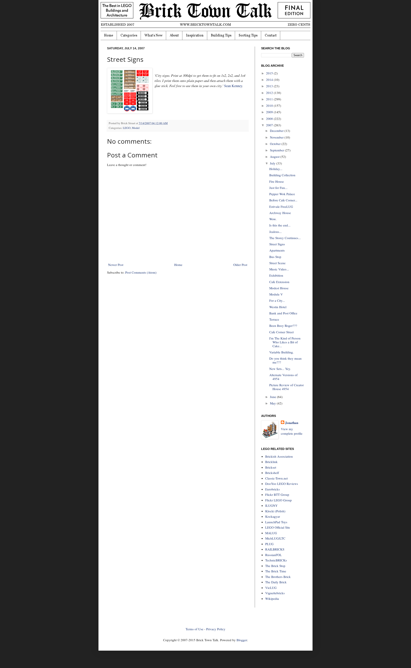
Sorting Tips (248, 35)
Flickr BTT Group (277, 494)
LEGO (127, 128)
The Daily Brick (276, 582)
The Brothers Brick (278, 577)
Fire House (276, 181)
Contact (271, 35)
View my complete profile (291, 431)
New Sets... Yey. (280, 368)
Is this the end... (279, 225)
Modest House (279, 288)
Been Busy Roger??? (283, 325)
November (277, 137)
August (275, 156)
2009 (270, 112)
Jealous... (275, 231)
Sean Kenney (233, 85)
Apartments (277, 250)
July (273, 163)
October (275, 144)
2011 (270, 99)
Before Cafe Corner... (283, 200)
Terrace (274, 319)
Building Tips (221, 35)
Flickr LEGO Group (278, 500)
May (273, 403)
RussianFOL (273, 555)
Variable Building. (281, 352)
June (273, 397)
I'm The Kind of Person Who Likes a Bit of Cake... (285, 342)
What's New (153, 35)
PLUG (269, 544)
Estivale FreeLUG (281, 206)
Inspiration (195, 35)
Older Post (240, 264)
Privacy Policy (215, 629)
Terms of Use (194, 629)
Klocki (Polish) (275, 511)
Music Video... (279, 269)
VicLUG (271, 587)
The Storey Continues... (285, 238)
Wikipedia (272, 598)
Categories (129, 35)
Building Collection (282, 175)
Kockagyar (272, 516)
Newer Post (115, 264)
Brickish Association (279, 456)
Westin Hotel (277, 307)
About (174, 35)
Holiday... (275, 169)
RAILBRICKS (274, 549)
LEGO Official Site (277, 527)
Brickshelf (272, 472)
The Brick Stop (275, 566)
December (277, 130)
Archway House (280, 213)
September (277, 150)
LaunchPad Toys (276, 522)
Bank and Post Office (283, 313)
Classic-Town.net (276, 478)
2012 (270, 92)
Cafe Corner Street (281, 332)
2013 (270, 86)
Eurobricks (272, 489)
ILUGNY (271, 505)
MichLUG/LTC (275, 538)
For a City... (277, 300)
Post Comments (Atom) (140, 272)
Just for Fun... (278, 187)
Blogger (242, 640)
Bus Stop (275, 257)
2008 (270, 118)
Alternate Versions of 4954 (283, 377)
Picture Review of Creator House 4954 (286, 387)
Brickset (270, 467)
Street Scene (277, 263)
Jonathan (291, 423)
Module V (276, 294)
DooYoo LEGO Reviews (281, 483)
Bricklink (271, 462)
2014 (270, 79)
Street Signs (277, 244)
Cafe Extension (279, 282)
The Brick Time (275, 571)
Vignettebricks (275, 593)
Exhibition (276, 275)
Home (108, 35)
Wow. (273, 219)
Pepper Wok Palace (282, 194)
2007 (270, 125)
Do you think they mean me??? (285, 360)
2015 (270, 73)
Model (136, 128)
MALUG (271, 533)
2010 (270, 105)
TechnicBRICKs (276, 560)
